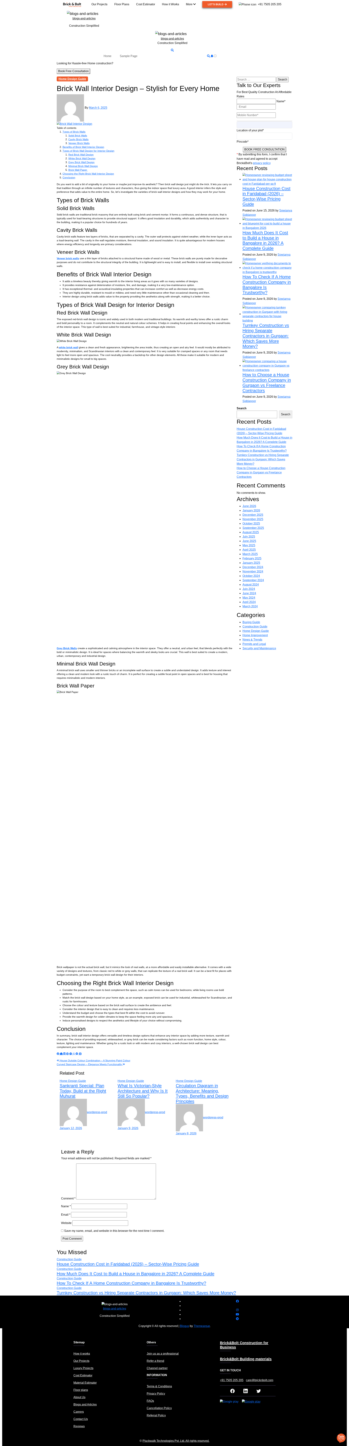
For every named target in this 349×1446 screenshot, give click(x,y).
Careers (78, 1411)
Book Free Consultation (73, 71)
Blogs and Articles (85, 1404)
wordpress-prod (97, 1112)
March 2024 (250, 606)
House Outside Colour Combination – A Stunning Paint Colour (94, 1060)
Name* (280, 101)
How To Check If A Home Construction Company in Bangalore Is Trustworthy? (131, 1283)
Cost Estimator (82, 1375)
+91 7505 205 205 (231, 1380)
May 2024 (248, 597)
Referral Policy (156, 1415)
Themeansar (202, 1326)
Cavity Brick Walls (78, 139)
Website (66, 1223)
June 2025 (249, 540)
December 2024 (252, 567)
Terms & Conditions (159, 1386)
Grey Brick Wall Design (81, 162)
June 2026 (249, 506)
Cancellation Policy (159, 1408)
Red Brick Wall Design (81, 154)
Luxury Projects (83, 1368)
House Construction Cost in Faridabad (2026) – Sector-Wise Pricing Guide (266, 196)
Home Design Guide (72, 78)
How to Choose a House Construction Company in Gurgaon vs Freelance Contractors (266, 382)
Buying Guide (251, 622)
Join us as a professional (163, 1353)
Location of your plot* (250, 130)
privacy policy (262, 163)
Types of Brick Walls (74, 131)
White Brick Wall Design (81, 158)
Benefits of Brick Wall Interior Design (83, 147)
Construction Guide (254, 626)
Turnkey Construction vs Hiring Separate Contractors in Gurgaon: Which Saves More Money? (265, 336)
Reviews (79, 1426)
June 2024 (249, 593)
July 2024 (248, 588)
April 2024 (249, 602)
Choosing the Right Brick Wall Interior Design (88, 173)
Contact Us (80, 1419)
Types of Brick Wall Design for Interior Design (88, 150)
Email (65, 1214)
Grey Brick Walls (67, 648)
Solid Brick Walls (77, 135)
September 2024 (253, 580)
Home (107, 56)
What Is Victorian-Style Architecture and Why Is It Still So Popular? (143, 1091)
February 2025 (251, 558)
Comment (68, 1198)
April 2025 (249, 549)
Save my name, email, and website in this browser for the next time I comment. (114, 1230)
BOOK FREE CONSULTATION (264, 149)
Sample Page (128, 56)
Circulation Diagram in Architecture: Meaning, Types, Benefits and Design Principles (202, 1093)
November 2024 (252, 571)
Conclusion (69, 177)
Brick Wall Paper (78, 169)
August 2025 (250, 532)
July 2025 (248, 536)
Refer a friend (155, 1360)
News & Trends (252, 639)
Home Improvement (255, 635)
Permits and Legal (254, 644)
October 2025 (251, 523)
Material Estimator (85, 1382)
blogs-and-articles (84, 18)
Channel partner (157, 1368)
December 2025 (252, 514)
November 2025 (252, 519)
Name (66, 1206)
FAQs (150, 1400)
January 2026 (251, 510)
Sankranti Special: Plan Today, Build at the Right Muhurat (83, 1091)
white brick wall (68, 347)
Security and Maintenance (259, 648)
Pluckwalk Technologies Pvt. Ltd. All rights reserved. (176, 1440)
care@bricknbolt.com (259, 1380)
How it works (81, 1353)
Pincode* (242, 141)
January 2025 (251, 562)
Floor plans (80, 1389)
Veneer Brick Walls (79, 143)
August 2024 (250, 584)
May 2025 (248, 545)
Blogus (184, 1326)
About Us (79, 1397)
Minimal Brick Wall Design (83, 166)
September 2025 (253, 527)
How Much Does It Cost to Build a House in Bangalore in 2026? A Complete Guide (265, 240)
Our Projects (81, 1360)
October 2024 (251, 575)
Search (241, 408)
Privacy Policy (156, 1393)
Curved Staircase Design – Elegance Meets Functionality (90, 1064)
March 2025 (250, 554)
